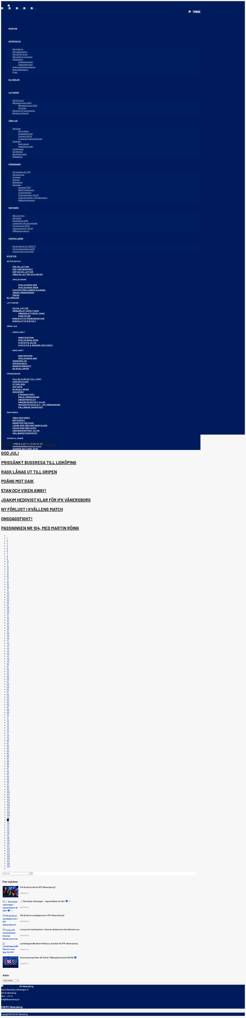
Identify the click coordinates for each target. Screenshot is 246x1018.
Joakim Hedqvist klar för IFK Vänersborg (46, 499)
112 (8, 822)
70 (8, 715)
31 (8, 615)
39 (8, 635)
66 (8, 704)
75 (8, 728)
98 (8, 786)
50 (8, 663)
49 (8, 661)
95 (8, 779)
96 (8, 781)
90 (8, 766)
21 (8, 589)
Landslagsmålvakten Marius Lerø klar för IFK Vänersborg (49, 943)
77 (8, 733)
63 (8, 697)
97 (8, 784)
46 (8, 653)
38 (8, 633)
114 (8, 827)
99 (8, 789)
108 (8, 812)
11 (7, 564)
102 (8, 797)
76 (8, 730)
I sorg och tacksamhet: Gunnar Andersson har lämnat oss (49, 929)
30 (8, 612)
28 (8, 607)
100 (8, 792)
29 (8, 610)
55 (8, 676)
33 (8, 620)
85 (8, 753)
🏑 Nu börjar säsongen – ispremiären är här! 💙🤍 (45, 901)
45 (8, 651)
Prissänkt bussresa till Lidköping (38, 462)
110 (8, 817)
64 (8, 699)
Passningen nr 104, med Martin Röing (40, 527)
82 (8, 745)
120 (8, 843)
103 (8, 799)
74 (8, 725)
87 (8, 758)
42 (8, 643)
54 (8, 674)
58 (8, 684)
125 (8, 856)
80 (8, 740)
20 (8, 587)
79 (8, 738)
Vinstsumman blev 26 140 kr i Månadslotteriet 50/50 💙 (48, 957)
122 (8, 848)
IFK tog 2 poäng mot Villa (28, 443)
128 (8, 863)
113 (8, 825)
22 (8, 592)
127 (8, 861)
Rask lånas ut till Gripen (29, 471)
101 (8, 794)
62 (8, 694)
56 (8, 679)
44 (8, 648)
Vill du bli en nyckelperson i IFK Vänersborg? (42, 915)
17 (8, 579)
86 (8, 756)
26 (8, 602)
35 (8, 625)
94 (8, 776)
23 (8, 594)
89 (8, 763)
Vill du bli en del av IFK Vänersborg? (38, 887)
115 (8, 830)
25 (8, 599)
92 (8, 771)
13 (8, 569)
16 (8, 576)
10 (8, 561)
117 (8, 835)
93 (8, 774)
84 (8, 751)
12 (8, 566)
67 (8, 707)
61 (8, 692)
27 (8, 605)
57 (8, 681)
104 (8, 802)
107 (8, 809)
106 (8, 807)
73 (8, 722)
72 (8, 720)
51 (8, 666)
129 (8, 866)
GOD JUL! (10, 453)
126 (8, 858)
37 (8, 630)
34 (8, 623)
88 (8, 761)
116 (8, 832)
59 (8, 687)
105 (8, 804)
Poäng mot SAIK (17, 481)
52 (8, 669)
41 (8, 640)
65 (8, 702)
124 (8, 853)
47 (8, 656)
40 (8, 638)
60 (8, 689)
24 (8, 597)
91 (8, 768)
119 (8, 840)
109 (8, 815)
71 (8, 717)
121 (8, 845)
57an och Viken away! (23, 490)
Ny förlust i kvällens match (32, 509)
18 (8, 582)
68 (8, 710)
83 (8, 748)
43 (8, 646)
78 (8, 735)
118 (8, 838)
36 (8, 628)
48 (8, 658)
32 (8, 617)
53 (8, 671)
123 (8, 850)
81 (8, 743)
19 (8, 584)
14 (8, 571)
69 (8, 712)
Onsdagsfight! (16, 518)
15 (8, 574)
